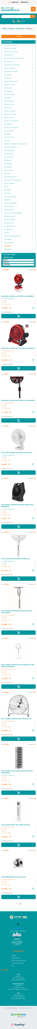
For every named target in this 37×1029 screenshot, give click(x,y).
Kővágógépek (8, 167)
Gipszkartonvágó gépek (11, 127)
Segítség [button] (13, 955)
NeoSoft (29, 1008)
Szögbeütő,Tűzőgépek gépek (12, 236)
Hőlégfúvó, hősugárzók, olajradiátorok (15, 144)
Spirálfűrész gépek (9, 216)
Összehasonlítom (8, 312)
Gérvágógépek (8, 124)
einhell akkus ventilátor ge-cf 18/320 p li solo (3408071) (18, 400)
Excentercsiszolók (9, 94)
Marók (6, 186)
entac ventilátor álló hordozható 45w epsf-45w (15, 558)
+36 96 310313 (19, 978)
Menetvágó (7, 190)
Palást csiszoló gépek (10, 196)
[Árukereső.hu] (18, 928)
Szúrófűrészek (8, 229)
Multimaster (7, 193)
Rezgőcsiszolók (8, 209)
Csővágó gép (8, 74)
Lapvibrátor (7, 173)
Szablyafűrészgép (9, 219)
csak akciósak (9, 257)
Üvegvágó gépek (9, 242)
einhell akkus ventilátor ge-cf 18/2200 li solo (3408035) (18, 348)
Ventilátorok (8, 246)
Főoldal (5, 28)
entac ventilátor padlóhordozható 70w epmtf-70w (16, 718)
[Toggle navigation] (33, 9)
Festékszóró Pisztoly (10, 114)
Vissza (18, 36)
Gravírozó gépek (9, 130)
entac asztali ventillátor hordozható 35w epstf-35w (16, 452)
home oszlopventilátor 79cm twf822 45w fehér (15, 825)
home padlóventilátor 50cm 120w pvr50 (13, 877)
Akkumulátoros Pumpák (11, 51)
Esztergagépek (8, 91)
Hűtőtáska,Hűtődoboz (10, 147)
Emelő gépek (8, 88)
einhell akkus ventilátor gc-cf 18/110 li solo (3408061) (17, 296)
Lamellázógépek (9, 170)
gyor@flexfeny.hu (20, 980)
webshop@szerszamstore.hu (20, 989)
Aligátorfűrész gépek (10, 48)
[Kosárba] (18, 316)
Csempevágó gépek (10, 68)
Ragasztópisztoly (9, 206)
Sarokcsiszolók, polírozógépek (13, 213)
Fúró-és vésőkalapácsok (11, 121)
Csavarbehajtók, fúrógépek (12, 65)
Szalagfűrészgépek (9, 226)
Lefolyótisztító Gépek (10, 177)
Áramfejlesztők (8, 55)
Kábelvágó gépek (9, 150)
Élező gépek (7, 98)
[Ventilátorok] (10, 9)
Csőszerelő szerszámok (11, 71)
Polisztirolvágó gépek (10, 203)
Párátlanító (7, 200)
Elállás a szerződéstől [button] (17, 963)
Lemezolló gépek (9, 183)
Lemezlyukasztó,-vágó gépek (12, 180)
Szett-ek (6, 232)
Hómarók (7, 140)
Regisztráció (15, 2)
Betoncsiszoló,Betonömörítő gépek (14, 58)
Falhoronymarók (9, 104)
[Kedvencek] (33, 308)
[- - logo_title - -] (20, 903)
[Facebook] (18, 924)
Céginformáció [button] (15, 958)
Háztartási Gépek (9, 137)
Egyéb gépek (8, 249)
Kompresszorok (9, 157)
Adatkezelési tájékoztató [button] (18, 960)
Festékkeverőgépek (10, 111)
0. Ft (23, 21)
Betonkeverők (8, 61)
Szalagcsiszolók (8, 223)
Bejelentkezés (24, 2)
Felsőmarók (7, 107)
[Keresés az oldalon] (33, 16)
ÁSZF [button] (12, 965)
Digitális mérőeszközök (11, 81)
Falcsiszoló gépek (9, 101)
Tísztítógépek (8, 239)
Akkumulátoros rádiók (10, 45)
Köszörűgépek (8, 163)
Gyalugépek (7, 134)
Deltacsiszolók (8, 78)
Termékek (11, 28)
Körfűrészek (7, 160)
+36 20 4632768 (20, 996)
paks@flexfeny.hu (20, 998)
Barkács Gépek (20, 28)
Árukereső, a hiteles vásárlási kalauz (18, 931)
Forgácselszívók (9, 117)
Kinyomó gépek (8, 153)
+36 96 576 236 (19, 987)
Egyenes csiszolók (9, 84)
